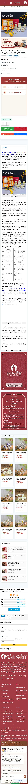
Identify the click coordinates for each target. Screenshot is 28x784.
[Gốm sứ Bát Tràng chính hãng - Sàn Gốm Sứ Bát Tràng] (14, 2)
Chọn (3, 460)
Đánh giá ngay (14, 609)
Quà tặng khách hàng (21, 690)
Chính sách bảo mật (8, 719)
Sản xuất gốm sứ (20, 687)
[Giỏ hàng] (25, 2)
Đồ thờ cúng (23, 730)
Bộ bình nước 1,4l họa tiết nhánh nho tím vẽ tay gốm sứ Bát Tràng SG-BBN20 (7, 504)
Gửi (14, 644)
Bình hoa (19, 728)
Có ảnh (9, 618)
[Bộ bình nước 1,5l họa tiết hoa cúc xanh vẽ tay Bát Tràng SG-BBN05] (21, 495)
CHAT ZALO (21, 134)
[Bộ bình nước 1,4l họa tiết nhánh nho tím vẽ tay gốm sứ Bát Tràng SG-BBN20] (7, 495)
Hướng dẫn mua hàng (8, 711)
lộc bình (14, 728)
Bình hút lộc (3, 730)
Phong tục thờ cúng (21, 719)
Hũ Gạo (18, 730)
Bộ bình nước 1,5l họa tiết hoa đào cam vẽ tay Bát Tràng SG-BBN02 (7, 479)
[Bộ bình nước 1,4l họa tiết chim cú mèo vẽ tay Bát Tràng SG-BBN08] (21, 521)
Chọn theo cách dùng (17, 770)
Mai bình (9, 730)
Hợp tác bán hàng (21, 693)
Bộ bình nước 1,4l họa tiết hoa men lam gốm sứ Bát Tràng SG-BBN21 (21, 453)
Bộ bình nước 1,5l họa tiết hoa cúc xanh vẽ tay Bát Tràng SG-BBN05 (21, 504)
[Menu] (5, 3)
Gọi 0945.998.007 (8, 780)
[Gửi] (25, 776)
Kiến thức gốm (20, 711)
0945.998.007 (8, 134)
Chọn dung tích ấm (15, 767)
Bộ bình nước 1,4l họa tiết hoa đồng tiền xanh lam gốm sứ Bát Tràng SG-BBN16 (7, 453)
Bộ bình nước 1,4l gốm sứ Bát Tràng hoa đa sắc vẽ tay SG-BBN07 (21, 479)
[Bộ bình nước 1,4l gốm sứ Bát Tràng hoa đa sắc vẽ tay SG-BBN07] (21, 470)
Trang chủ (6, 6)
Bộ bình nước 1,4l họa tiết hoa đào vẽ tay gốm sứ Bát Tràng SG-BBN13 (7, 530)
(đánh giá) (9, 55)
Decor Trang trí (20, 721)
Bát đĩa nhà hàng (20, 695)
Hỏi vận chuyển (5, 773)
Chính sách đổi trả (7, 716)
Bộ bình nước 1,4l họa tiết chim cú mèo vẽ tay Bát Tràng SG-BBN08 (21, 530)
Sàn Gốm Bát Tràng (6, 663)
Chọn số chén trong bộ (6, 770)
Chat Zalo (20, 780)
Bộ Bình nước (20, 6)
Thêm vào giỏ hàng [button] (5, 484)
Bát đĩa (10, 728)
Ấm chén (13, 6)
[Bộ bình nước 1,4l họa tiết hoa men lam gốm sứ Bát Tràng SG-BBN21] (21, 444)
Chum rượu (14, 730)
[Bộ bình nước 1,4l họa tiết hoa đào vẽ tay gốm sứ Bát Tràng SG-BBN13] (7, 521)
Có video (3, 618)
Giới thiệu (15, 672)
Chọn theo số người (6, 767)
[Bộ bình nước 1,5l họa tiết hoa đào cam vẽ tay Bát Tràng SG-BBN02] (7, 470)
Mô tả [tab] (5, 147)
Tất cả (3, 615)
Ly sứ (7, 728)
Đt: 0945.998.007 (8, 699)
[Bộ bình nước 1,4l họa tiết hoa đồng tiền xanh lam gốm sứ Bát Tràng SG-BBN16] (7, 444)
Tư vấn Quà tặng (20, 716)
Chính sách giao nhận (8, 713)
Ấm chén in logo (4, 732)
